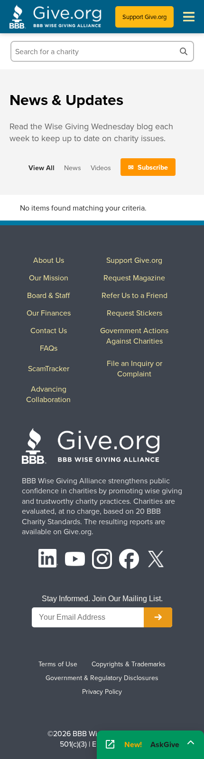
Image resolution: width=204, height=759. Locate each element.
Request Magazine (134, 277)
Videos (101, 168)
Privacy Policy (102, 691)
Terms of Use (57, 664)
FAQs (48, 348)
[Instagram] (102, 560)
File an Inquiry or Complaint (134, 368)
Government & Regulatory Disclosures (102, 677)
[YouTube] (75, 560)
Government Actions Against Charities (134, 335)
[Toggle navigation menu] (188, 16)
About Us (48, 260)
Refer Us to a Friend (134, 295)
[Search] (183, 51)
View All (41, 168)
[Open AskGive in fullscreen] (110, 745)
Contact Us (48, 330)
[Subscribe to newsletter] (158, 617)
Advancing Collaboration (48, 394)
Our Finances (49, 312)
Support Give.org (144, 16)
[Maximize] (190, 742)
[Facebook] (129, 560)
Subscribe (153, 167)
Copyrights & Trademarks (129, 664)
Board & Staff (48, 295)
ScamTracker (48, 368)
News (72, 168)
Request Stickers (134, 312)
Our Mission (48, 277)
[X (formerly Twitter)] (156, 560)
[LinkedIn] (48, 560)
